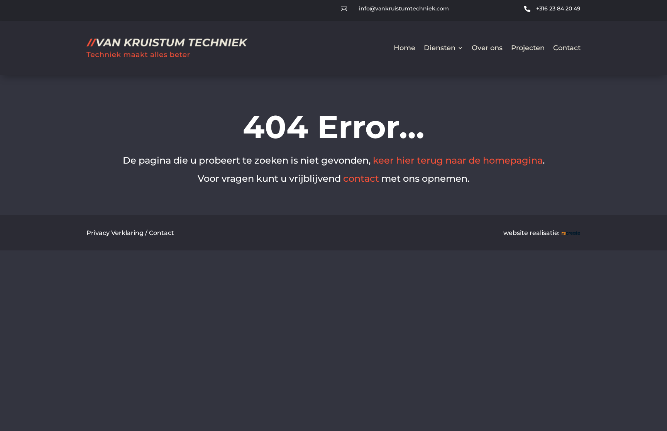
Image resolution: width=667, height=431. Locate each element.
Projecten (528, 48)
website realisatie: (532, 233)
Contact (567, 48)
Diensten (439, 48)
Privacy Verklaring (115, 233)
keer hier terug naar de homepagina (458, 160)
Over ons (487, 48)
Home (404, 48)
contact (361, 178)
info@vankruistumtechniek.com (404, 8)
